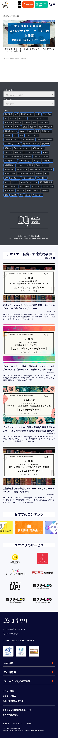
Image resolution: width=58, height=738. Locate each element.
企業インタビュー (10, 695)
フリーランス (41, 178)
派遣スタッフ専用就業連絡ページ (17, 710)
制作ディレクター (27, 114)
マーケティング (22, 169)
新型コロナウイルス (45, 127)
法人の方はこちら (10, 715)
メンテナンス (36, 186)
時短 (21, 195)
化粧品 (25, 127)
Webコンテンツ (38, 148)
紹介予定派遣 (9, 169)
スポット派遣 (43, 122)
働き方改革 (8, 114)
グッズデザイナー (28, 139)
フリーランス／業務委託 (17, 681)
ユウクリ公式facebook (15, 629)
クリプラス (8, 127)
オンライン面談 (10, 173)
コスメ (17, 127)
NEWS (29, 640)
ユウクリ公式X (11, 633)
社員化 (38, 114)
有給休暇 (33, 127)
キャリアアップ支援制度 (25, 165)
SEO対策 (8, 148)
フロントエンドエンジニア (38, 118)
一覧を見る (48, 258)
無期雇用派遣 (9, 165)
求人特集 (14, 195)
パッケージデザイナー (44, 139)
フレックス (47, 114)
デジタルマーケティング (31, 144)
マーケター (22, 118)
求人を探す (16, 640)
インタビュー (9, 190)
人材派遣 (8, 663)
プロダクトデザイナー (25, 173)
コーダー (37, 161)
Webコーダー (37, 195)
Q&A (27, 186)
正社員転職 (10, 672)
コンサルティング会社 (32, 152)
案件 (37, 131)
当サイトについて (33, 190)
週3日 (15, 135)
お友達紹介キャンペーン (29, 182)
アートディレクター (41, 156)
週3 (6, 118)
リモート (13, 118)
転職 (34, 122)
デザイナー (27, 156)
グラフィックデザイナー (13, 156)
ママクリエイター (32, 135)
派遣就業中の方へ (11, 131)
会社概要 (6, 723)
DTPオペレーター (25, 161)
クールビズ (20, 190)
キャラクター (15, 178)
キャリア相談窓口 (11, 186)
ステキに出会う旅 (28, 178)
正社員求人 (45, 144)
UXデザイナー (48, 186)
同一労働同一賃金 (46, 182)
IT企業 (45, 152)
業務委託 (39, 173)
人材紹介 (27, 122)
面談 (21, 186)
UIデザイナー (47, 161)
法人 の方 (19, 4)
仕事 (6, 178)
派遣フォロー (46, 131)
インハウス (8, 122)
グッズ (7, 182)
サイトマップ (17, 723)
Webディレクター (42, 165)
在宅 (16, 114)
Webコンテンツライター (22, 148)
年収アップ (19, 152)
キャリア (15, 182)
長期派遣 (18, 122)
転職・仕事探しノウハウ (13, 700)
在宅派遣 (8, 135)
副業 (21, 135)
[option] (29, 527)
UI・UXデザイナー (10, 161)
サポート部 (8, 152)
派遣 (6, 195)
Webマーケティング (26, 131)
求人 (46, 173)
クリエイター (47, 169)
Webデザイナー (35, 169)
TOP (5, 640)
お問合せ (28, 723)
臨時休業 (45, 190)
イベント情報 (8, 691)
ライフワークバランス (12, 144)
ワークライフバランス (12, 139)
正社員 (27, 195)
